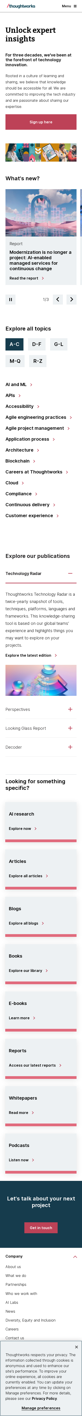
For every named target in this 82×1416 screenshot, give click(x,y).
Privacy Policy (44, 1398)
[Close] (77, 1347)
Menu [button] (66, 6)
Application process (27, 439)
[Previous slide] (58, 300)
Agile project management (35, 428)
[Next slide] (72, 300)
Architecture (20, 450)
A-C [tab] (14, 344)
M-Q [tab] (15, 361)
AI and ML (16, 384)
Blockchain (18, 461)
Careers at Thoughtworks (34, 472)
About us (13, 1266)
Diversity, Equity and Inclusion (30, 1320)
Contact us (14, 1338)
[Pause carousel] (10, 300)
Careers (12, 1329)
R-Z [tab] (37, 361)
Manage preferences (41, 1408)
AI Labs (11, 1302)
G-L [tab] (58, 344)
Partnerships (15, 1284)
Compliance (19, 493)
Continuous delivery (28, 504)
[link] (26, 278)
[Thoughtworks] (20, 6)
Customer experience (29, 515)
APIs (10, 395)
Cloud (12, 483)
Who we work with (21, 1293)
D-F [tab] (36, 344)
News (10, 1311)
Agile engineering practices (36, 417)
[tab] (41, 239)
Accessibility (20, 406)
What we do (15, 1275)
